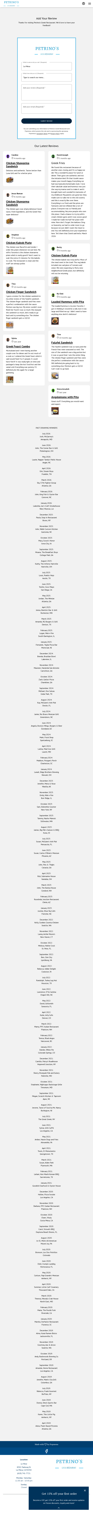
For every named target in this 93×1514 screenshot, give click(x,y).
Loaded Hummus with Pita (67, 302)
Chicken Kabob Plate (19, 243)
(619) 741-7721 (23, 1473)
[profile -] (83, 3)
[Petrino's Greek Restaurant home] (13, 4)
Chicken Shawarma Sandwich (17, 164)
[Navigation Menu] (89, 4)
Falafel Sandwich (62, 342)
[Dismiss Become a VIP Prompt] (85, 1490)
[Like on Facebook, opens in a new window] (46, 1452)
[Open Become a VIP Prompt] (58, 1507)
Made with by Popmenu (30, 1444)
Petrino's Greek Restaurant (69, 1464)
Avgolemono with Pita (65, 397)
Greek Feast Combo (18, 346)
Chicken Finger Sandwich (21, 292)
